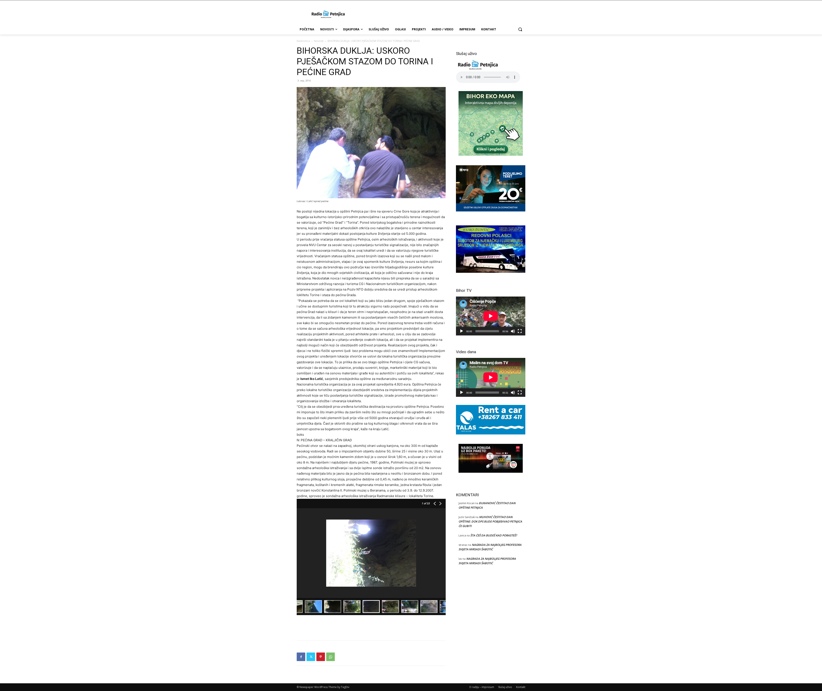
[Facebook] (301, 657)
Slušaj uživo (505, 687)
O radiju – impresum (481, 687)
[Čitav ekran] (520, 331)
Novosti (318, 41)
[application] (490, 316)
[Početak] (461, 331)
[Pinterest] (320, 657)
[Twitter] (311, 657)
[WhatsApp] (330, 657)
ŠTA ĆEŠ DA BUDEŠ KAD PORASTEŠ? (493, 535)
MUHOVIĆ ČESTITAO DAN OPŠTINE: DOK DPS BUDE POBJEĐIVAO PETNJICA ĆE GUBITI (490, 521)
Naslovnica (303, 41)
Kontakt (520, 687)
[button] (520, 29)
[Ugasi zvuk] (513, 331)
